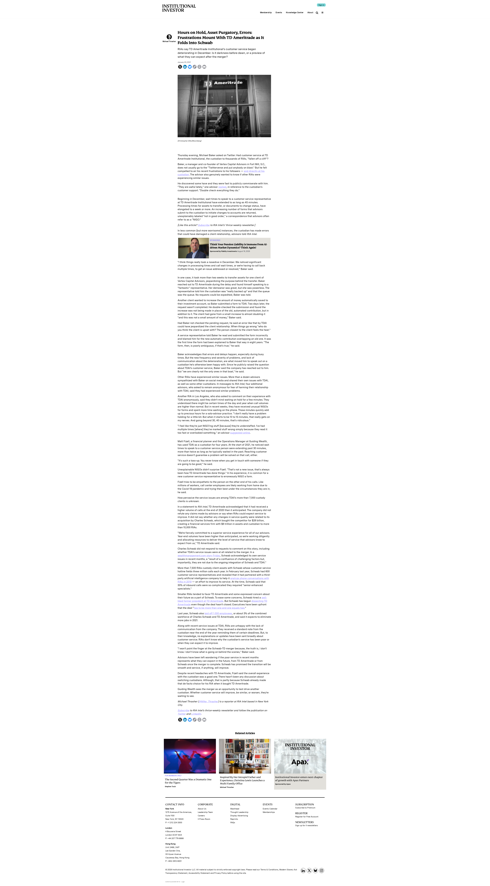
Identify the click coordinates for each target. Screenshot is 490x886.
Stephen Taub (170, 786)
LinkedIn (196, 713)
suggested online (240, 432)
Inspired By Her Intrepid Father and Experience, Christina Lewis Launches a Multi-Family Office (242, 780)
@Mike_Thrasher (208, 701)
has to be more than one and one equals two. (219, 607)
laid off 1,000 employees (218, 613)
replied (222, 186)
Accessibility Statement (199, 873)
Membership (266, 12)
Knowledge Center (295, 12)
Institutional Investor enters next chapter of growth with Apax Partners (299, 779)
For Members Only (173, 776)
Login (183, 881)
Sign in (321, 5)
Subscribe (204, 225)
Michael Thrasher (227, 787)
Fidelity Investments (229, 251)
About (310, 12)
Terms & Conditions (269, 870)
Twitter (182, 713)
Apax (288, 784)
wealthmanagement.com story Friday (199, 555)
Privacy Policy (220, 873)
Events (279, 12)
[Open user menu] (323, 12)
